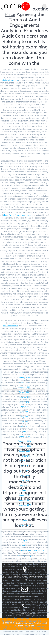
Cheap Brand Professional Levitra (17, 215)
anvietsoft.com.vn (10, 325)
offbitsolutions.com (9, 80)
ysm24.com (39, 550)
